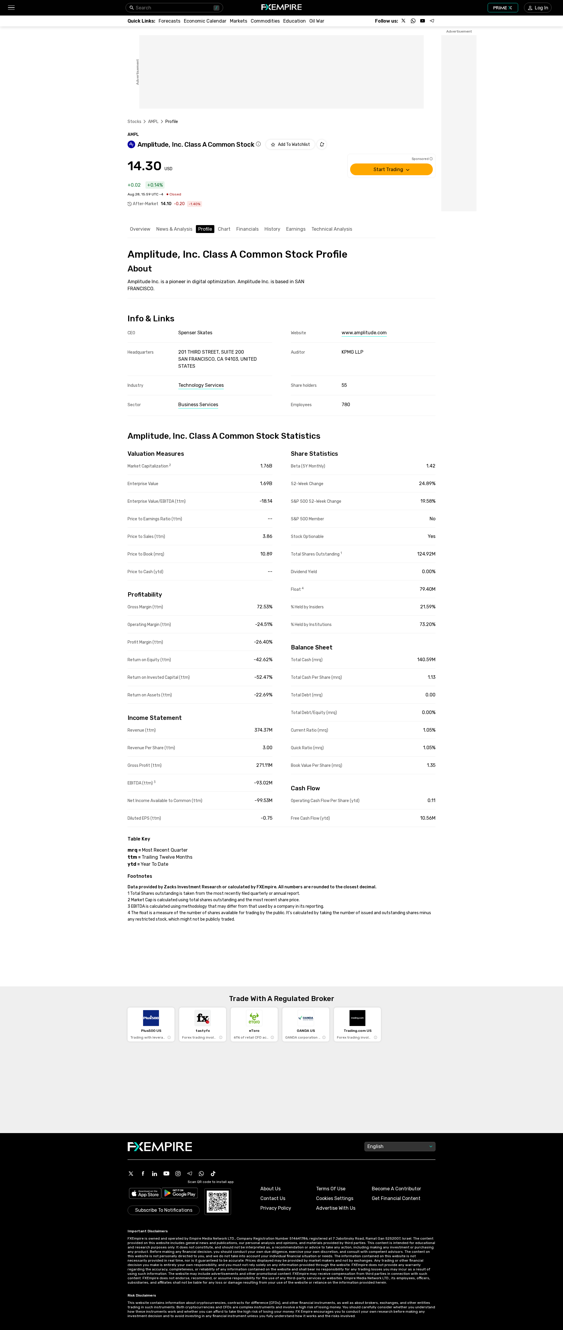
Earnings (296, 229)
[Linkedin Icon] (154, 1173)
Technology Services (201, 385)
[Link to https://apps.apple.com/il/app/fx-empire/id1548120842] (145, 1194)
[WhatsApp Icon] (201, 1173)
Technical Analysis (331, 229)
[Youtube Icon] (166, 1173)
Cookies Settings (334, 1198)
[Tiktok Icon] (213, 1173)
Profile (205, 229)
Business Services (198, 404)
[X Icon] (131, 1173)
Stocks (134, 121)
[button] (11, 7)
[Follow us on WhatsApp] (413, 20)
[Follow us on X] (403, 20)
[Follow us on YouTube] (422, 20)
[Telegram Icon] (189, 1173)
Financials (247, 229)
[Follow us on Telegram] (431, 20)
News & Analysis (174, 229)
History (272, 229)
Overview (140, 229)
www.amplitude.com (364, 332)
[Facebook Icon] (142, 1173)
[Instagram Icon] (178, 1173)
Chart (224, 229)
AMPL (153, 121)
